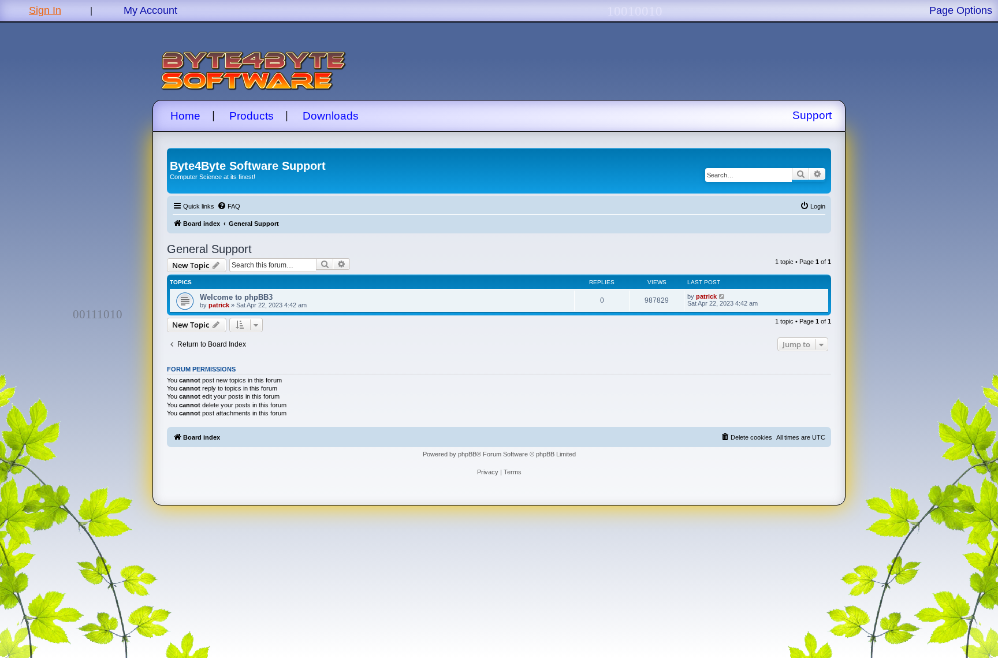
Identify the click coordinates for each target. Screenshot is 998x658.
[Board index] (176, 154)
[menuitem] (228, 206)
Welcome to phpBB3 (236, 297)
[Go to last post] (722, 296)
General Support (209, 249)
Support (812, 115)
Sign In (45, 10)
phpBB (467, 454)
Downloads (331, 116)
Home (185, 116)
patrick (218, 305)
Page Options (960, 10)
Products (251, 116)
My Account (150, 10)
